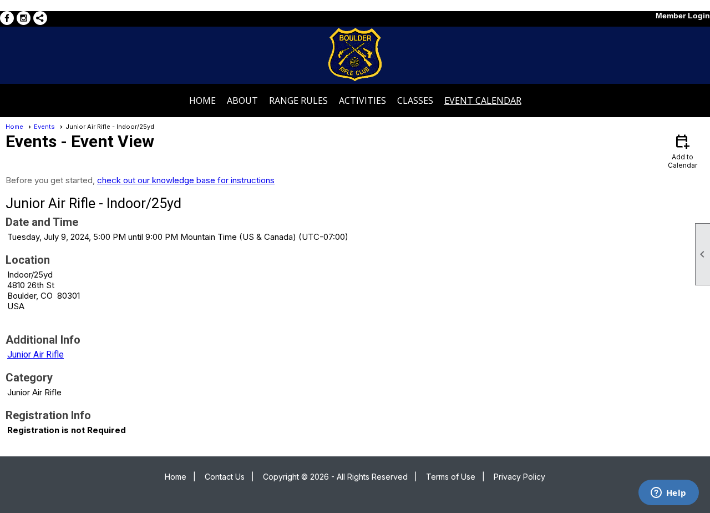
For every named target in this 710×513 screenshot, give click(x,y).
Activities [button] (362, 100)
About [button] (242, 100)
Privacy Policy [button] (519, 476)
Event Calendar (482, 100)
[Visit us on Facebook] (7, 18)
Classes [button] (415, 100)
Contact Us (225, 476)
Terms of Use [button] (450, 476)
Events (44, 126)
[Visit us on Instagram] (24, 18)
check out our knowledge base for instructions (186, 180)
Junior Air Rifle (35, 354)
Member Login (683, 15)
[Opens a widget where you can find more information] (668, 493)
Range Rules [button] (298, 100)
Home (202, 100)
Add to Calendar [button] (682, 150)
